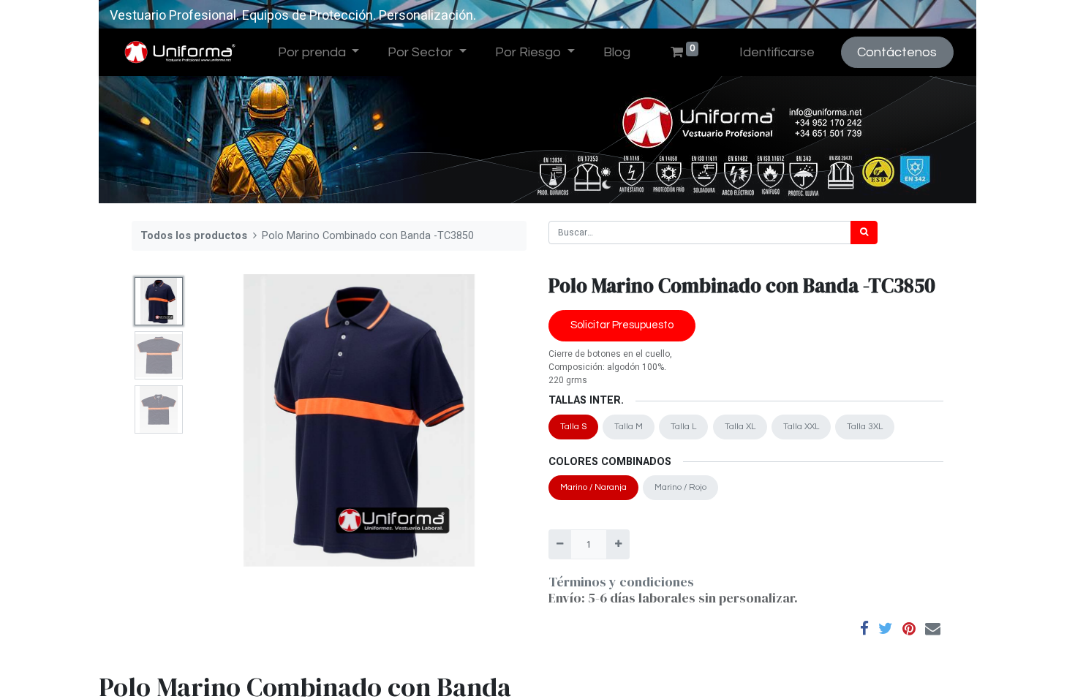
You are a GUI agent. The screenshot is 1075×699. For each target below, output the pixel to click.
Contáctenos (897, 52)
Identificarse (777, 52)
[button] (217, 420)
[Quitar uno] (559, 544)
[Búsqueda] (864, 232)
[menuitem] (616, 52)
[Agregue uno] (617, 544)
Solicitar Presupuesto (622, 325)
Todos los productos (193, 235)
